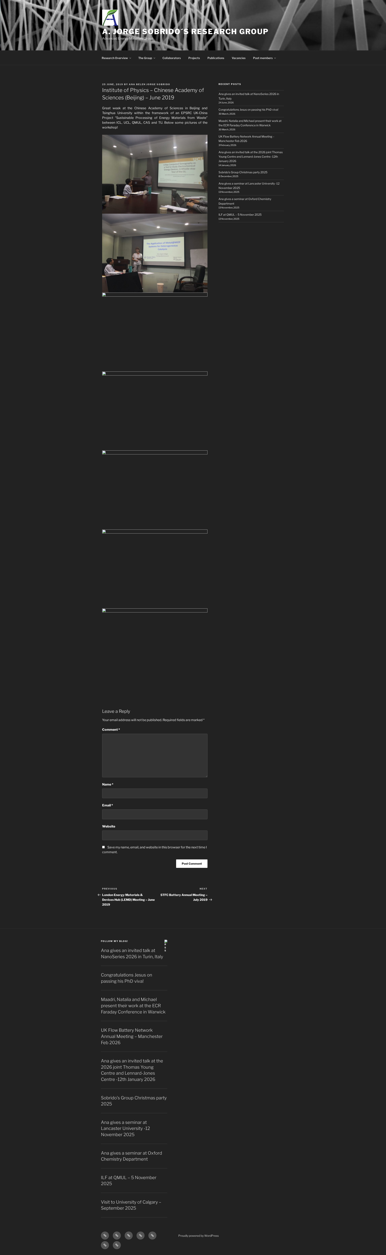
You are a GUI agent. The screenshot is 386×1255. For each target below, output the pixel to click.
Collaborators (171, 58)
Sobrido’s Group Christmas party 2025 (243, 172)
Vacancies (238, 58)
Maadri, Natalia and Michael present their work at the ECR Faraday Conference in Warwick (133, 1005)
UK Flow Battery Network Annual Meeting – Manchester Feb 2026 (132, 1036)
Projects (194, 58)
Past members (263, 58)
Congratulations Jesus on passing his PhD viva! (248, 109)
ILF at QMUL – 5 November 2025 (240, 214)
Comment (111, 730)
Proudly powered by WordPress (198, 1235)
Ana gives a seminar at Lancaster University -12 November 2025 (125, 1128)
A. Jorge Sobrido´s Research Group (185, 31)
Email (107, 805)
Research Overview (115, 58)
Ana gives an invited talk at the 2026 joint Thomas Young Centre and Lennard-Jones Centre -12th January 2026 (251, 156)
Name (107, 784)
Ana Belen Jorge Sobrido (149, 84)
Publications (215, 58)
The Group (145, 58)
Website (108, 826)
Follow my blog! (114, 941)
